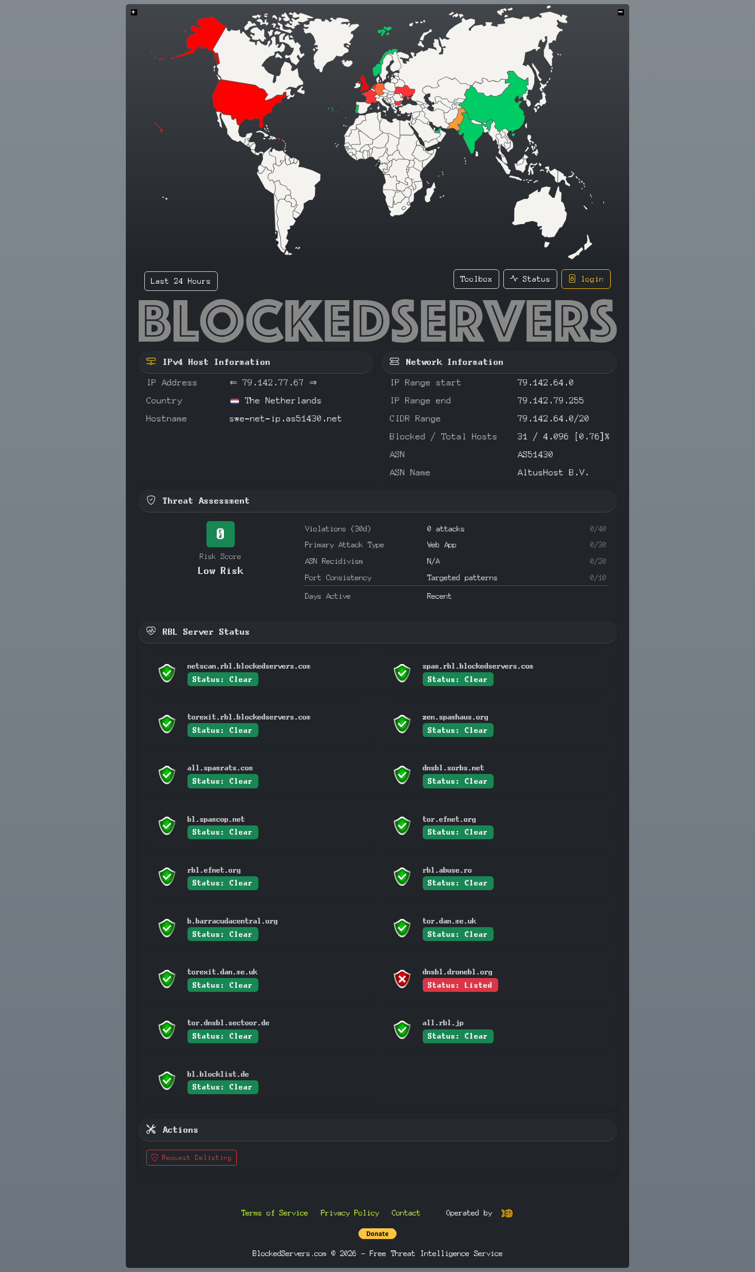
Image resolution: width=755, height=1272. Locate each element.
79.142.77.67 (273, 383)
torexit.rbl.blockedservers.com (249, 716)
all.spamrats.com (220, 767)
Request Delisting (195, 1158)
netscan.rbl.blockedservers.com (249, 665)
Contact (406, 1212)
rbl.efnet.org (214, 869)
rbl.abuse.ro (447, 869)
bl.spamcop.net (216, 819)
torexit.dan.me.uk (222, 971)
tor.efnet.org (449, 819)
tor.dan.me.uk (449, 920)
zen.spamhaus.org (455, 716)
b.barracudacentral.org (232, 920)
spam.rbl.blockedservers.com (478, 665)
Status (534, 278)
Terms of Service (274, 1212)
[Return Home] (377, 321)
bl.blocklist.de (218, 1074)
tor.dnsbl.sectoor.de (228, 1022)
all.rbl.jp (443, 1022)
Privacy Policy (350, 1212)
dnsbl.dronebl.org (458, 971)
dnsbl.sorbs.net (453, 767)
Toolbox (476, 278)
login (590, 278)
